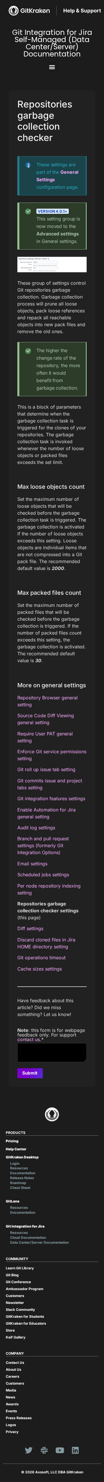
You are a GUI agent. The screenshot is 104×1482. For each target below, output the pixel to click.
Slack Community (20, 1309)
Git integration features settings (51, 798)
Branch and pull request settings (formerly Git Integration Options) (43, 845)
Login (14, 1163)
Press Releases (19, 1418)
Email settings (32, 863)
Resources (19, 1168)
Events (11, 1411)
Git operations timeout (41, 957)
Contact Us (15, 1362)
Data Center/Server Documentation (39, 1242)
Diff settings (30, 928)
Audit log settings (36, 827)
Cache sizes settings (39, 969)
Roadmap (18, 1183)
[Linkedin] (75, 1450)
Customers (15, 1296)
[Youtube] (60, 1450)
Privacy (12, 1432)
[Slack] (44, 1450)
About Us (13, 1369)
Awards (12, 1404)
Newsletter (15, 1302)
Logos (11, 1425)
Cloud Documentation (28, 1237)
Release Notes (22, 1178)
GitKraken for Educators (26, 1323)
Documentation (22, 1173)
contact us (28, 1039)
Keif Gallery (15, 1337)
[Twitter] (28, 1450)
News (10, 1397)
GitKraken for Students (25, 1316)
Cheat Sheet (20, 1187)
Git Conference (18, 1282)
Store (10, 1330)
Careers (12, 1376)
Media (11, 1390)
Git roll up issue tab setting (46, 769)
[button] (52, 66)
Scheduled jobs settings (43, 874)
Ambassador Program (24, 1289)
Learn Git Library (20, 1268)
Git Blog (12, 1275)
